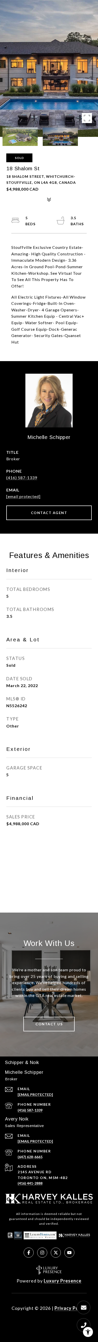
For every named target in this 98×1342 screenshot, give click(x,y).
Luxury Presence (62, 1280)
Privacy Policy (71, 1308)
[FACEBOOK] (29, 1253)
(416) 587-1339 (21, 477)
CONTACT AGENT (49, 513)
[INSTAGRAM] (42, 1253)
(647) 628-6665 (30, 1157)
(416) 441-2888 (30, 1183)
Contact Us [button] (49, 1024)
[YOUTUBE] (69, 1253)
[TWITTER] (56, 1253)
